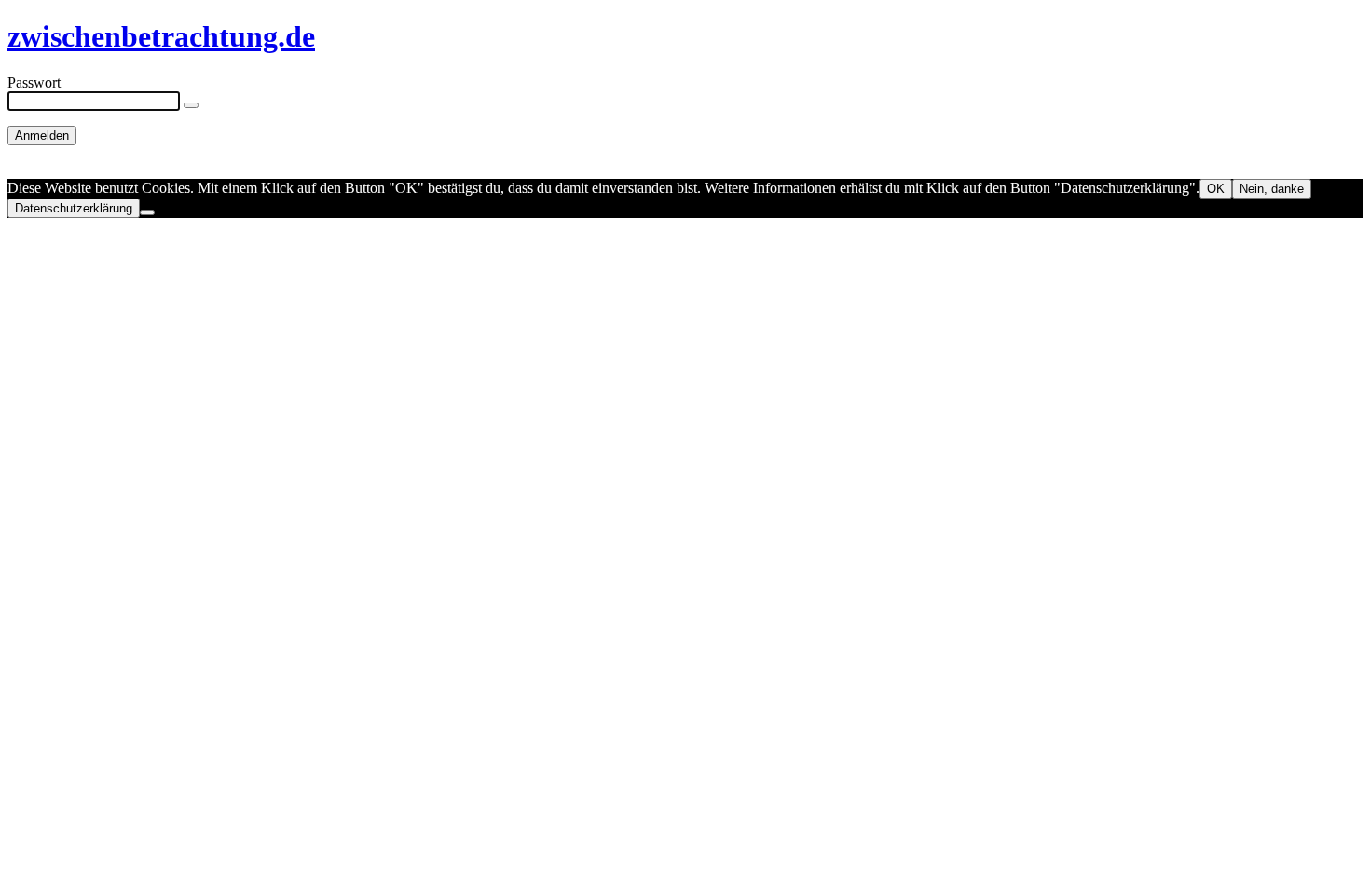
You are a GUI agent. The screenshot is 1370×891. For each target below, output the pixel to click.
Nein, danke (1272, 189)
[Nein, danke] (147, 212)
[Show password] (191, 105)
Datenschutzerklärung (73, 208)
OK (1216, 189)
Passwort (34, 82)
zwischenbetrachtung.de (161, 36)
